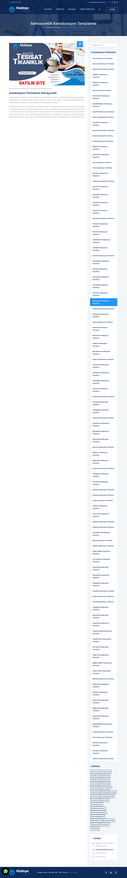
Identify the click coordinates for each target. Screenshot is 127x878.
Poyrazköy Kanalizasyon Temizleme (100, 568)
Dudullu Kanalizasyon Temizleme (103, 418)
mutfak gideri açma (96, 820)
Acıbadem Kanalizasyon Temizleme (100, 225)
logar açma (37, 88)
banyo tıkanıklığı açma (97, 816)
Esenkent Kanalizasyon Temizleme (100, 744)
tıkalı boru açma (46, 88)
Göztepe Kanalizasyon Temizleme (103, 218)
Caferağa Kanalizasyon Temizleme (100, 249)
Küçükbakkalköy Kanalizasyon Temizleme (102, 105)
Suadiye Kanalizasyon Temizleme (103, 309)
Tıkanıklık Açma (95, 775)
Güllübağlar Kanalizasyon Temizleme (101, 382)
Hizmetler (60, 9)
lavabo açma (95, 800)
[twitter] (115, 2)
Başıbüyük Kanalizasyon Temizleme (100, 717)
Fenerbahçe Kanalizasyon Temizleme (101, 262)
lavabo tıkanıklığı (109, 820)
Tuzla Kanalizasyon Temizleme (102, 168)
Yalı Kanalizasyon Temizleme (102, 90)
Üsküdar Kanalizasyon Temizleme (103, 181)
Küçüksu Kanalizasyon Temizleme (100, 507)
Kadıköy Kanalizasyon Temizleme (103, 130)
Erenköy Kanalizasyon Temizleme (103, 255)
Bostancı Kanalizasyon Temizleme (100, 233)
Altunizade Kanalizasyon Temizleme (101, 440)
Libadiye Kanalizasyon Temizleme (103, 522)
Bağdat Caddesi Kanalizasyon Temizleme (102, 664)
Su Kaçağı (105, 792)
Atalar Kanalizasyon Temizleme (103, 322)
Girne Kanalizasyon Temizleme (102, 58)
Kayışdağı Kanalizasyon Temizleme (100, 196)
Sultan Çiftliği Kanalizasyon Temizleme (101, 552)
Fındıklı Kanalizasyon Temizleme (103, 758)
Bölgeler (71, 9)
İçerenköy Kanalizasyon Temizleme (100, 188)
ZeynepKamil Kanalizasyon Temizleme (101, 534)
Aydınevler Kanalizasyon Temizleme (100, 701)
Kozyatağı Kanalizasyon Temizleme (100, 286)
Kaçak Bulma (95, 796)
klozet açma (104, 800)
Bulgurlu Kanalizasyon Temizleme (100, 148)
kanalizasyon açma (96, 804)
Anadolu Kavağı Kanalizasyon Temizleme (102, 632)
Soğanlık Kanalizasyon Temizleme (100, 345)
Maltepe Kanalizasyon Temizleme (103, 679)
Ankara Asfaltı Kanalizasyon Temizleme (102, 672)
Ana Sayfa (48, 9)
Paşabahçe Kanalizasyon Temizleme (101, 584)
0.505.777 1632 (16, 2)
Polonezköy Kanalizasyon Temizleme (101, 576)
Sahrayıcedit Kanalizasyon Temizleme (101, 302)
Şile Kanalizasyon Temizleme (102, 162)
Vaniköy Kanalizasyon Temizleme (103, 527)
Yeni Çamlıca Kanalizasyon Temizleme (101, 560)
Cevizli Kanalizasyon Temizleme (103, 732)
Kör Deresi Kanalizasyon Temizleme (101, 648)
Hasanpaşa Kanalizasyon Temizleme (101, 278)
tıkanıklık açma (95, 779)
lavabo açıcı (104, 824)
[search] (99, 9)
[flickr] (117, 2)
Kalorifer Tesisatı (104, 788)
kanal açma (29, 88)
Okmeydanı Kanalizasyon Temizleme (101, 432)
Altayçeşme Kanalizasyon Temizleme (101, 685)
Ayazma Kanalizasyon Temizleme (103, 447)
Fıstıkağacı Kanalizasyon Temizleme (101, 475)
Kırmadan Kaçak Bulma (107, 796)
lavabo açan (94, 828)
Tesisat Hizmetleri (87, 9)
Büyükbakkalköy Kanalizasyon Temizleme (102, 725)
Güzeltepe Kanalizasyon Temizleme (100, 483)
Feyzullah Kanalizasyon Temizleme (100, 752)
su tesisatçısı (95, 771)
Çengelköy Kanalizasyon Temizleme (100, 608)
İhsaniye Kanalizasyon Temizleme (103, 489)
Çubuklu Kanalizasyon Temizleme (103, 591)
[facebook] (112, 2)
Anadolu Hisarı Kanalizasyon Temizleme (102, 640)
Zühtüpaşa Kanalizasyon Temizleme (100, 315)
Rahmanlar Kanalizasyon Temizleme (101, 337)
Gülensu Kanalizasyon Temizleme (103, 64)
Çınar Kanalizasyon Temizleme (102, 737)
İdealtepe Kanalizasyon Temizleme (100, 76)
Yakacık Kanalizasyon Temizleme (103, 546)
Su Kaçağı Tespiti (105, 771)
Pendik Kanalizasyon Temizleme (103, 141)
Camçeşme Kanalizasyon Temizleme (101, 366)
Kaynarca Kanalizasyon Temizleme (100, 390)
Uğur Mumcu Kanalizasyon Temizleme (101, 353)
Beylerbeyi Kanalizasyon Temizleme (100, 462)
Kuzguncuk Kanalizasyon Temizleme (101, 515)
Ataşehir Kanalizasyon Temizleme (103, 112)
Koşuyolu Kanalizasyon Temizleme (100, 294)
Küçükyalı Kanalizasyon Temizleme (100, 84)
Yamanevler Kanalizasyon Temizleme (101, 424)
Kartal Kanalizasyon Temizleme (103, 136)
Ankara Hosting (73, 872)
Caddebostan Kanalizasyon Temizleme (101, 241)
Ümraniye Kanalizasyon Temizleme (100, 174)
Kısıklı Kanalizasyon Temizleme (103, 500)
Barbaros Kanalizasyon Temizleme (100, 454)
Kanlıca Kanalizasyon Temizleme (103, 596)
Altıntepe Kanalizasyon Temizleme (100, 693)
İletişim (112, 9)
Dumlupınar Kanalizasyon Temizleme (101, 374)
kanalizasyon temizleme (17, 88)
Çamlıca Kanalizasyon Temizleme (103, 468)
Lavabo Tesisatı (95, 792)
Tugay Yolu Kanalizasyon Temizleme (101, 656)
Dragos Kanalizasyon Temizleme (103, 359)
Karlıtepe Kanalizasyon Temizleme (100, 329)
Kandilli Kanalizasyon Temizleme (103, 495)
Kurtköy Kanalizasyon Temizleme (103, 396)
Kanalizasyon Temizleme (53, 27)
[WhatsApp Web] (110, 2)
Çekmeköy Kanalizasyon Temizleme (100, 124)
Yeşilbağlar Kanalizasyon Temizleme (101, 411)
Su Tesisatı (94, 788)
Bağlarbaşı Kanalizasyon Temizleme (101, 709)
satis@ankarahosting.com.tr (98, 2)
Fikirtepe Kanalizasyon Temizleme (100, 270)
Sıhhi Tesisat (105, 775)
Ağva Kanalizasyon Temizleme (102, 540)
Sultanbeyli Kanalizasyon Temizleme (101, 156)
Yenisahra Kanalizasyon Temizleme (100, 204)
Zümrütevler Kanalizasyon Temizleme (101, 97)
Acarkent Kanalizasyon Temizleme (100, 212)
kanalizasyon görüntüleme (98, 812)
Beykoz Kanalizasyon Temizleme (103, 117)
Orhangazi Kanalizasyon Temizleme (100, 403)
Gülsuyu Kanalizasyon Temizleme (103, 69)
